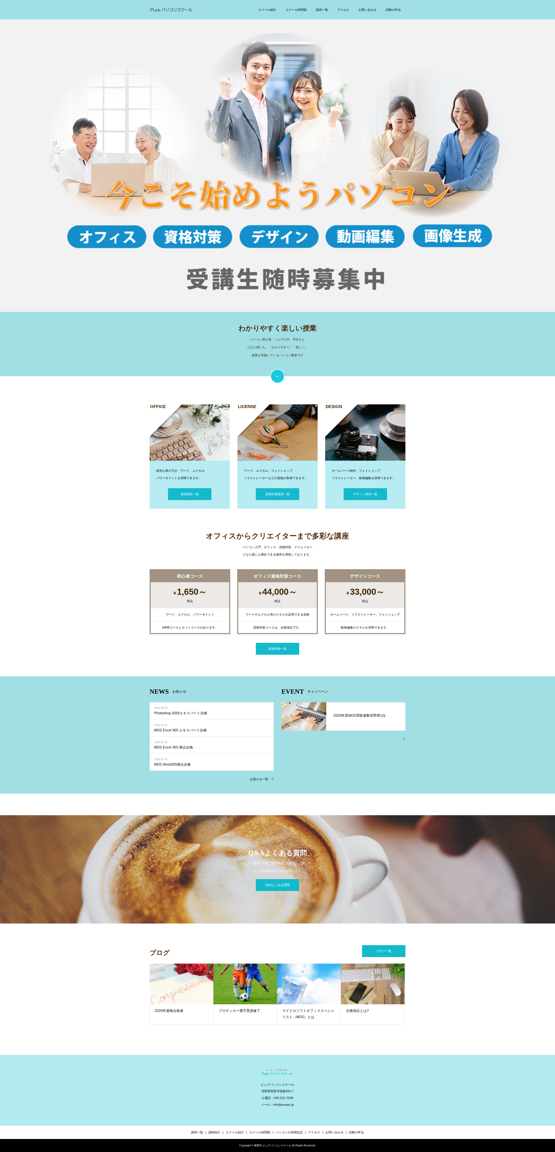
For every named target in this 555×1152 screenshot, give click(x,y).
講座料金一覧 (277, 648)
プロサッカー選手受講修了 (239, 1011)
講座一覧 (322, 9)
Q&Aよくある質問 (277, 885)
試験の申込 (393, 9)
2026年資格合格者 (169, 1011)
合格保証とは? (357, 1011)
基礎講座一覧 (190, 494)
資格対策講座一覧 (277, 494)
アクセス (343, 9)
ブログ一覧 (383, 951)
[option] (277, 156)
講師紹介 (214, 1132)
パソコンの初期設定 (289, 1132)
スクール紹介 (267, 9)
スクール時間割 (296, 9)
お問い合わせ (367, 9)
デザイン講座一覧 (365, 494)
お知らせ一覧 (259, 779)
